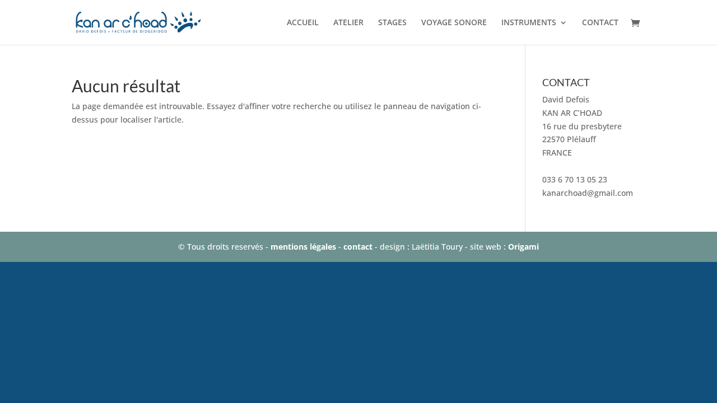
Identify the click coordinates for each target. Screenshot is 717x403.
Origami (523, 246)
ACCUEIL (303, 22)
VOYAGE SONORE (454, 22)
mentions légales (303, 246)
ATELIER (348, 22)
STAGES (392, 22)
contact (358, 246)
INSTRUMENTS (528, 22)
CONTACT (600, 22)
